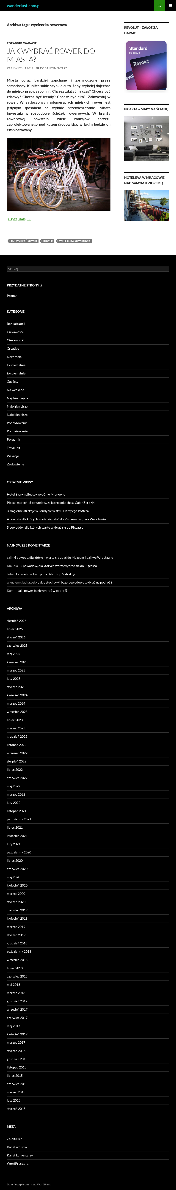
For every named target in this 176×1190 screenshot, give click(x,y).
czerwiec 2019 (17, 910)
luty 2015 (13, 1100)
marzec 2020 (16, 893)
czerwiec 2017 (17, 1018)
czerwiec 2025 (17, 645)
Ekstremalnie (16, 365)
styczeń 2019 (16, 935)
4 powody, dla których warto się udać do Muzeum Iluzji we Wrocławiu (56, 519)
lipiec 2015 (15, 1075)
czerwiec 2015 (17, 1084)
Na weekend (15, 390)
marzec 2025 (16, 670)
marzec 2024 (16, 703)
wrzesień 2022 (17, 753)
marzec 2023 (16, 728)
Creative (13, 348)
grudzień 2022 (17, 736)
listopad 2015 (16, 1067)
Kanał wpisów (17, 1147)
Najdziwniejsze (17, 398)
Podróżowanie (17, 423)
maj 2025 (13, 654)
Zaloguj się (14, 1139)
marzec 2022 (16, 794)
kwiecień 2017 (17, 1034)
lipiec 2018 (15, 968)
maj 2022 (13, 786)
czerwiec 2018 (17, 976)
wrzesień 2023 (17, 712)
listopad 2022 (16, 745)
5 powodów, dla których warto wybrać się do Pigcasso (45, 527)
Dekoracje (14, 357)
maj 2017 (13, 1026)
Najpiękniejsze (17, 406)
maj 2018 (13, 984)
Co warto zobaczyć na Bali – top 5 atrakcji (45, 574)
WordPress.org (17, 1163)
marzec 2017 (16, 1042)
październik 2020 (19, 852)
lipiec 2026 (15, 629)
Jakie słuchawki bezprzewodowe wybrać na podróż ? (75, 582)
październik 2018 (19, 951)
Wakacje (30, 43)
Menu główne (170, 5)
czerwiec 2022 (17, 778)
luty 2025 (13, 678)
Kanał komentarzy (20, 1155)
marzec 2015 (16, 1092)
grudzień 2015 (17, 1059)
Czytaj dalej (19, 219)
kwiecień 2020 (17, 885)
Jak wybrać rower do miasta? (51, 55)
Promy (11, 296)
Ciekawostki (15, 332)
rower (48, 240)
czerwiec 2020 (17, 869)
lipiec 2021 (15, 827)
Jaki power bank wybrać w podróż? (42, 590)
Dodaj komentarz (53, 68)
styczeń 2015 (16, 1109)
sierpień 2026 (16, 621)
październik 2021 (19, 819)
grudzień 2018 (17, 943)
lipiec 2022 (15, 769)
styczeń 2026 (16, 637)
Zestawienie (15, 464)
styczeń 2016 (16, 1051)
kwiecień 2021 (17, 836)
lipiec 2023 (15, 720)
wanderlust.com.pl (24, 5)
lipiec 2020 (15, 860)
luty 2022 (13, 803)
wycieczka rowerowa (74, 240)
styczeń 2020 (16, 902)
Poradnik (14, 43)
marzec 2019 (16, 927)
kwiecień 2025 (17, 662)
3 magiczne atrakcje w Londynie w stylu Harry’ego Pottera (48, 511)
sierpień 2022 (16, 761)
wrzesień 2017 (17, 1009)
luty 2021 (13, 844)
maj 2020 (13, 877)
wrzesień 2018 (17, 960)
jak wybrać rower (24, 240)
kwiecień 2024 (17, 695)
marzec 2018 (16, 993)
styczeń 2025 (16, 687)
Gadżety (12, 381)
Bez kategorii (16, 324)
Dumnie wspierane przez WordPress (29, 1184)
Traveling (13, 448)
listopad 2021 (16, 811)
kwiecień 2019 (17, 918)
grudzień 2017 (17, 1001)
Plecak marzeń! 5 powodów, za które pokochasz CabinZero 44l (51, 502)
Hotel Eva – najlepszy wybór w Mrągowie (36, 494)
